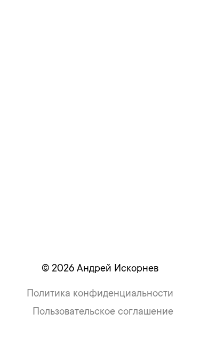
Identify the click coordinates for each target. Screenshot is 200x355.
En (144, 18)
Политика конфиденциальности (100, 293)
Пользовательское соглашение (103, 311)
